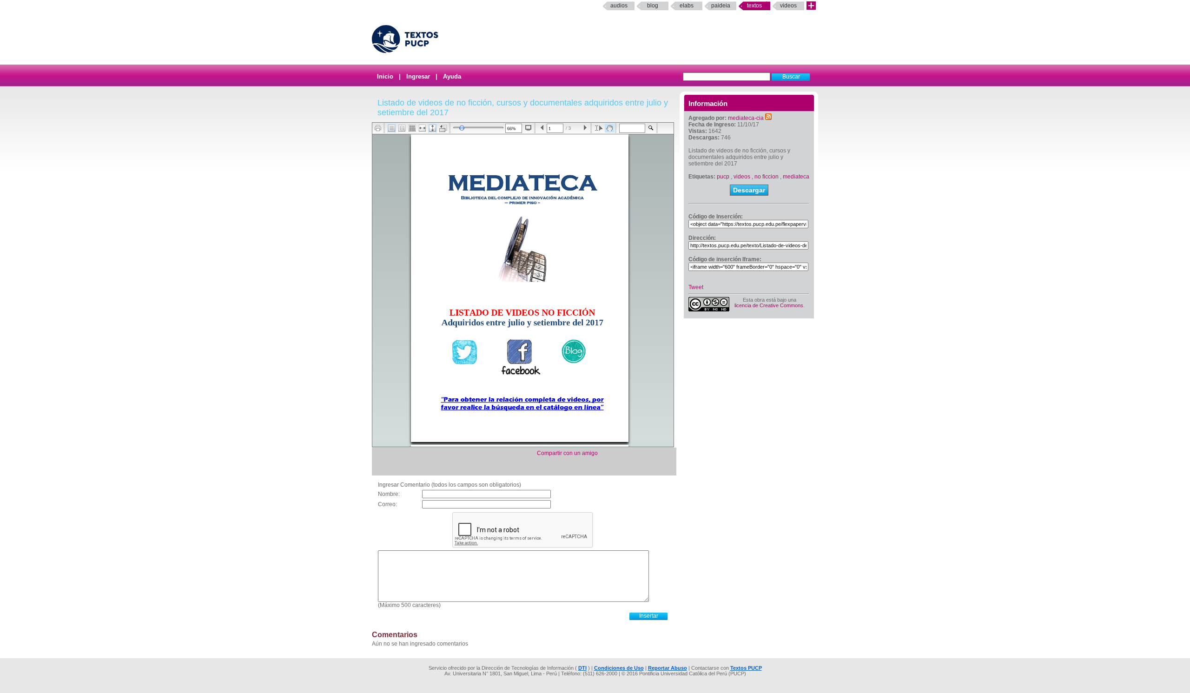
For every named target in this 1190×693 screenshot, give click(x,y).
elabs (687, 5)
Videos (788, 5)
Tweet (695, 287)
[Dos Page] (401, 128)
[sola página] (391, 128)
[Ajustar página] (432, 128)
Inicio (385, 76)
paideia (720, 5)
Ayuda (452, 76)
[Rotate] (443, 128)
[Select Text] (598, 128)
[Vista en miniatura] (412, 128)
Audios (619, 5)
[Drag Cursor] (609, 128)
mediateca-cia (746, 118)
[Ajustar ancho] (422, 128)
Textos (754, 5)
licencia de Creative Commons (768, 305)
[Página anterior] (542, 128)
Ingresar (418, 76)
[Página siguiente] (585, 128)
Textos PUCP (746, 668)
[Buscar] (651, 128)
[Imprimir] (378, 128)
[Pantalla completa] (528, 128)
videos (742, 176)
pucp (723, 176)
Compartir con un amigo (567, 453)
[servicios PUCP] (811, 5)
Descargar (749, 190)
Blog (652, 5)
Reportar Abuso (667, 668)
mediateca (796, 176)
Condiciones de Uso (619, 668)
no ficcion (766, 176)
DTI (582, 668)
